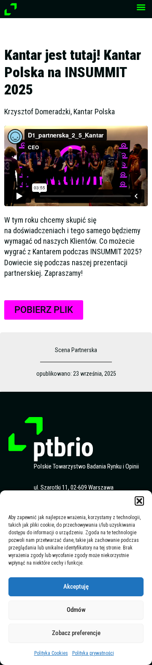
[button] (139, 501)
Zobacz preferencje (76, 633)
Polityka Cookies (51, 653)
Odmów (76, 610)
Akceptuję (76, 586)
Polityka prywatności (93, 653)
